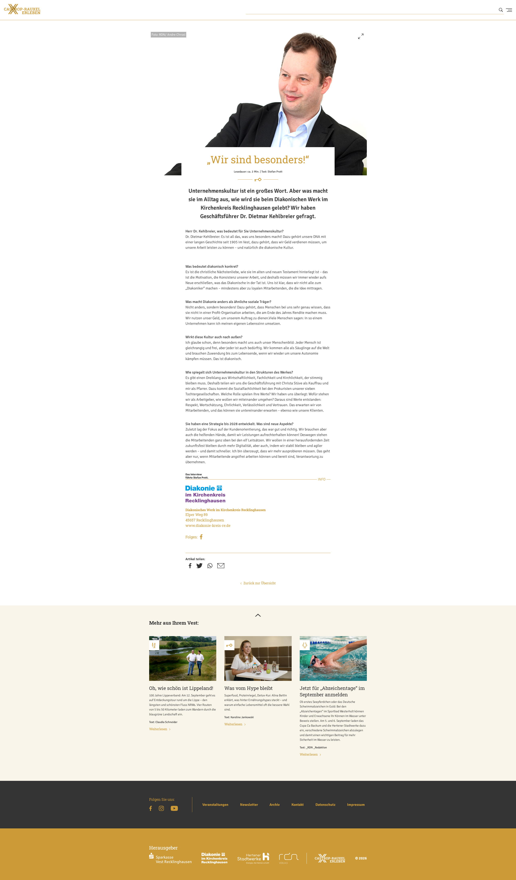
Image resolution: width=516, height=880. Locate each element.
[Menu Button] (509, 10)
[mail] (220, 567)
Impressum (356, 804)
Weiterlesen (158, 729)
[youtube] (174, 809)
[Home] (22, 9)
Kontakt (297, 804)
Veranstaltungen (215, 804)
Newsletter (249, 804)
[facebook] (201, 537)
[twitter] (199, 567)
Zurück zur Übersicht (259, 583)
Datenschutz (325, 804)
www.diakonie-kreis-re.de (207, 525)
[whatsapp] (209, 567)
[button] (360, 38)
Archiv (274, 804)
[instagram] (161, 809)
